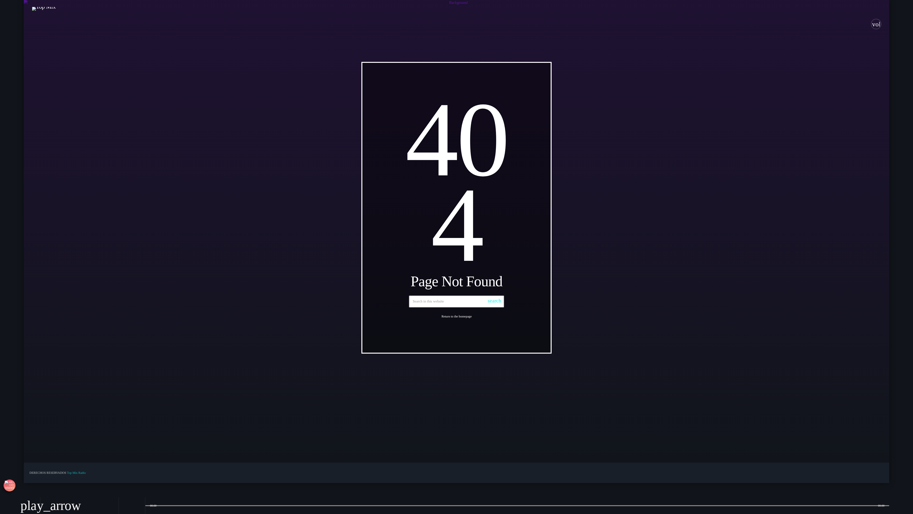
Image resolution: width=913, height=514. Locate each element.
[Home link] (44, 24)
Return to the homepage (457, 316)
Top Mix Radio (76, 472)
